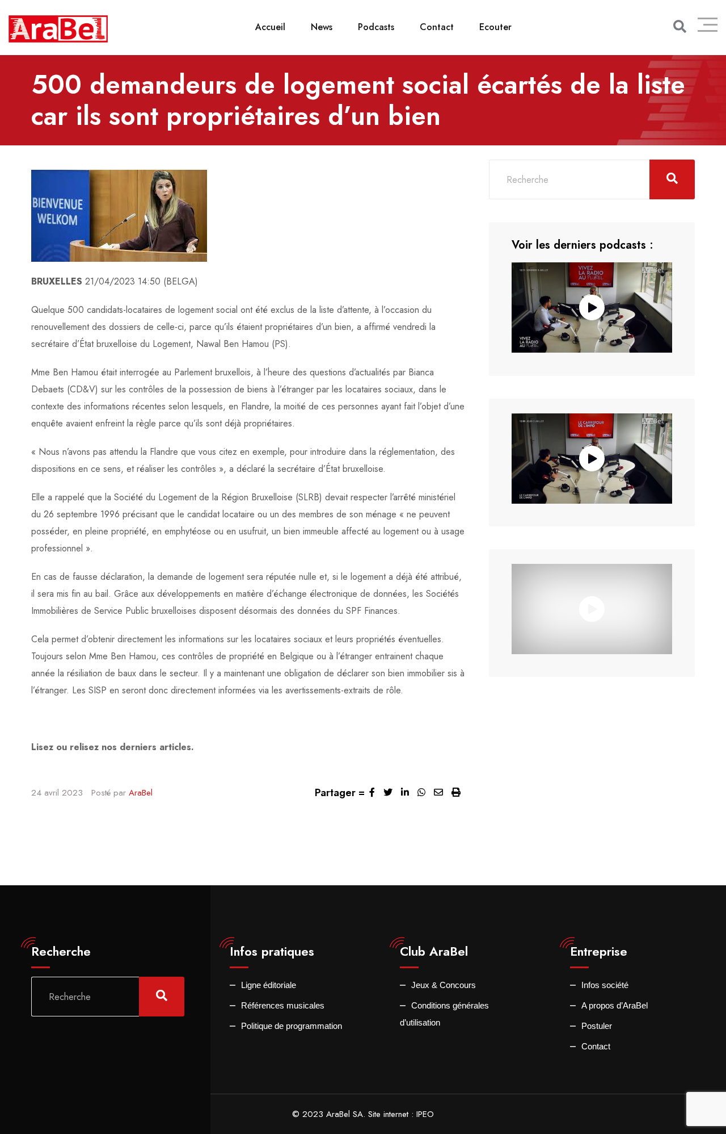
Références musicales (282, 1005)
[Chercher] (679, 26)
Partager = (340, 792)
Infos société (604, 985)
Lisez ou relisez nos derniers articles (111, 747)
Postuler (596, 1026)
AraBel (141, 792)
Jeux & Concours (443, 985)
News (321, 27)
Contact (437, 27)
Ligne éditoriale (268, 985)
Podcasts (376, 27)
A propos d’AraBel (614, 1005)
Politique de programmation (291, 1026)
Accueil (270, 27)
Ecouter (495, 27)
